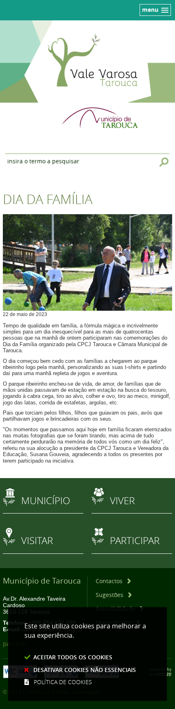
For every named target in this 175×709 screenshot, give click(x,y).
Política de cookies (63, 682)
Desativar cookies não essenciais (84, 670)
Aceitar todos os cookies (72, 657)
